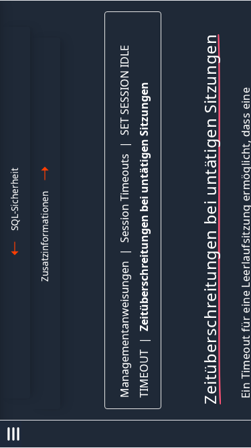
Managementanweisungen (124, 329)
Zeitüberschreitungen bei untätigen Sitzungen (144, 206)
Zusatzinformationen (44, 236)
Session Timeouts (124, 198)
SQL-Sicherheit (14, 199)
